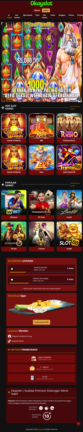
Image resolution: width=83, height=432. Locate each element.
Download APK (41, 322)
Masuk (37, 10)
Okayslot (41, 429)
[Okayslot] (41, 4)
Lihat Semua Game (75, 107)
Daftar (46, 10)
